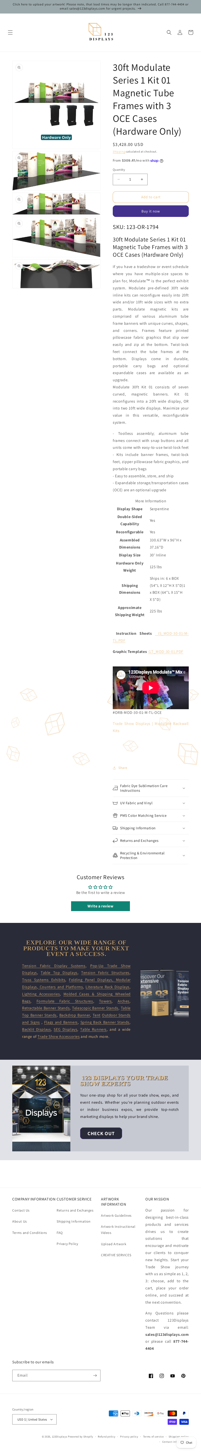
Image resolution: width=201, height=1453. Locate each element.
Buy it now (150, 211)
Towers (105, 1001)
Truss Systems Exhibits (43, 979)
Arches (124, 1001)
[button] (10, 32)
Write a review (100, 906)
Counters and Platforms (60, 986)
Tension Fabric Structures (105, 972)
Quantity (119, 170)
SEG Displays (65, 1029)
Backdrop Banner (74, 1015)
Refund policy (106, 1436)
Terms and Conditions (29, 1232)
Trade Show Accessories (59, 1036)
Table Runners (93, 1029)
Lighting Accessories (41, 994)
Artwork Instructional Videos (118, 1229)
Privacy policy (129, 1436)
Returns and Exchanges (75, 1210)
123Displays (59, 1436)
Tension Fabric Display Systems (54, 965)
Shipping (119, 151)
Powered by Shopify (80, 1436)
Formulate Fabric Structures (65, 1001)
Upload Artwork (113, 1244)
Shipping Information (74, 1221)
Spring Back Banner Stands (105, 1022)
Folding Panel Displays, (92, 979)
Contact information (175, 1441)
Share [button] (122, 767)
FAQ (60, 1232)
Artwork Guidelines (116, 1215)
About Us (19, 1221)
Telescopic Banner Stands (95, 1008)
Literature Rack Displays (107, 986)
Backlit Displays (36, 1029)
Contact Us (21, 1210)
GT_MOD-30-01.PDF (166, 651)
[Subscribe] (94, 1375)
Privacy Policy (67, 1243)
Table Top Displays (59, 972)
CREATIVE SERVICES (116, 1255)
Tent (96, 1015)
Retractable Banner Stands (46, 1008)
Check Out (101, 1133)
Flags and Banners (61, 1022)
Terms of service (153, 1436)
